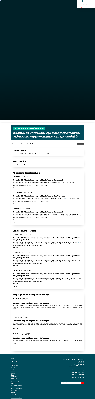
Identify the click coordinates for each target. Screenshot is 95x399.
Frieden (13, 370)
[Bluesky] (17, 2)
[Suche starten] (82, 383)
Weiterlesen (16, 187)
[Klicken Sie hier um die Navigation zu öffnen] (92, 2)
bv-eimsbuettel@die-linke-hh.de (76, 365)
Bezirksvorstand (15, 381)
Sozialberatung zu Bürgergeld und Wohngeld (31, 303)
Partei (12, 374)
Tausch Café (14, 378)
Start (12, 358)
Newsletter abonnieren (16, 397)
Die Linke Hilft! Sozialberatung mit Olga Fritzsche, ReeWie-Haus (39, 196)
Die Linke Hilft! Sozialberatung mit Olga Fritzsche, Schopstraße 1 (39, 180)
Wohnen (13, 367)
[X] (13, 2)
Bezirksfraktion (14, 390)
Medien (13, 392)
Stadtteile (13, 380)
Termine (13, 373)
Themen (83, 8)
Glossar (13, 387)
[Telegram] (20, 2)
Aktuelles (13, 360)
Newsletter (13, 396)
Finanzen (13, 383)
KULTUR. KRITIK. (85, 4)
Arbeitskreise (14, 376)
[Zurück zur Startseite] (11, 120)
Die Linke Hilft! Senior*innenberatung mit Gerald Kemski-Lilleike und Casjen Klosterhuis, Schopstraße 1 (47, 239)
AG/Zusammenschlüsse (16, 388)
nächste (17, 222)
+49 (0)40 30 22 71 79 (78, 364)
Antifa (12, 369)
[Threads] (15, 2)
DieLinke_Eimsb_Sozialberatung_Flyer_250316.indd (23, 143)
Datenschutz (14, 394)
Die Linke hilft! (14, 365)
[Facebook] (11, 2)
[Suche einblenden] (89, 2)
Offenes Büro (19, 150)
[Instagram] (19, 2)
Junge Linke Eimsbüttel (16, 385)
